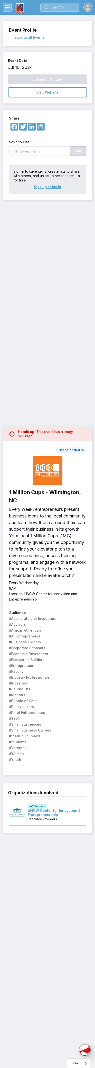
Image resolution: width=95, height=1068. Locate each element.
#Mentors (17, 695)
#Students (18, 742)
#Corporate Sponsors (27, 648)
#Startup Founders (24, 736)
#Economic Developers (28, 654)
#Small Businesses (25, 724)
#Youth (15, 759)
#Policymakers (21, 707)
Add (78, 151)
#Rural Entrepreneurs (27, 712)
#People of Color (23, 701)
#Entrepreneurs (22, 665)
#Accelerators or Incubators (32, 618)
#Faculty (16, 671)
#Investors (18, 683)
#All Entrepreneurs (24, 636)
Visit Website (47, 92)
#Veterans (18, 748)
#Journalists (19, 689)
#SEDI (14, 718)
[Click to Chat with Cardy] (85, 1050)
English (75, 1063)
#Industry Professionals (29, 677)
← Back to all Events (27, 37)
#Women (16, 754)
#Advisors (17, 624)
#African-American (25, 630)
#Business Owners (25, 642)
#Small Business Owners (30, 730)
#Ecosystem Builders (26, 660)
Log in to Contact (47, 79)
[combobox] (78, 1063)
